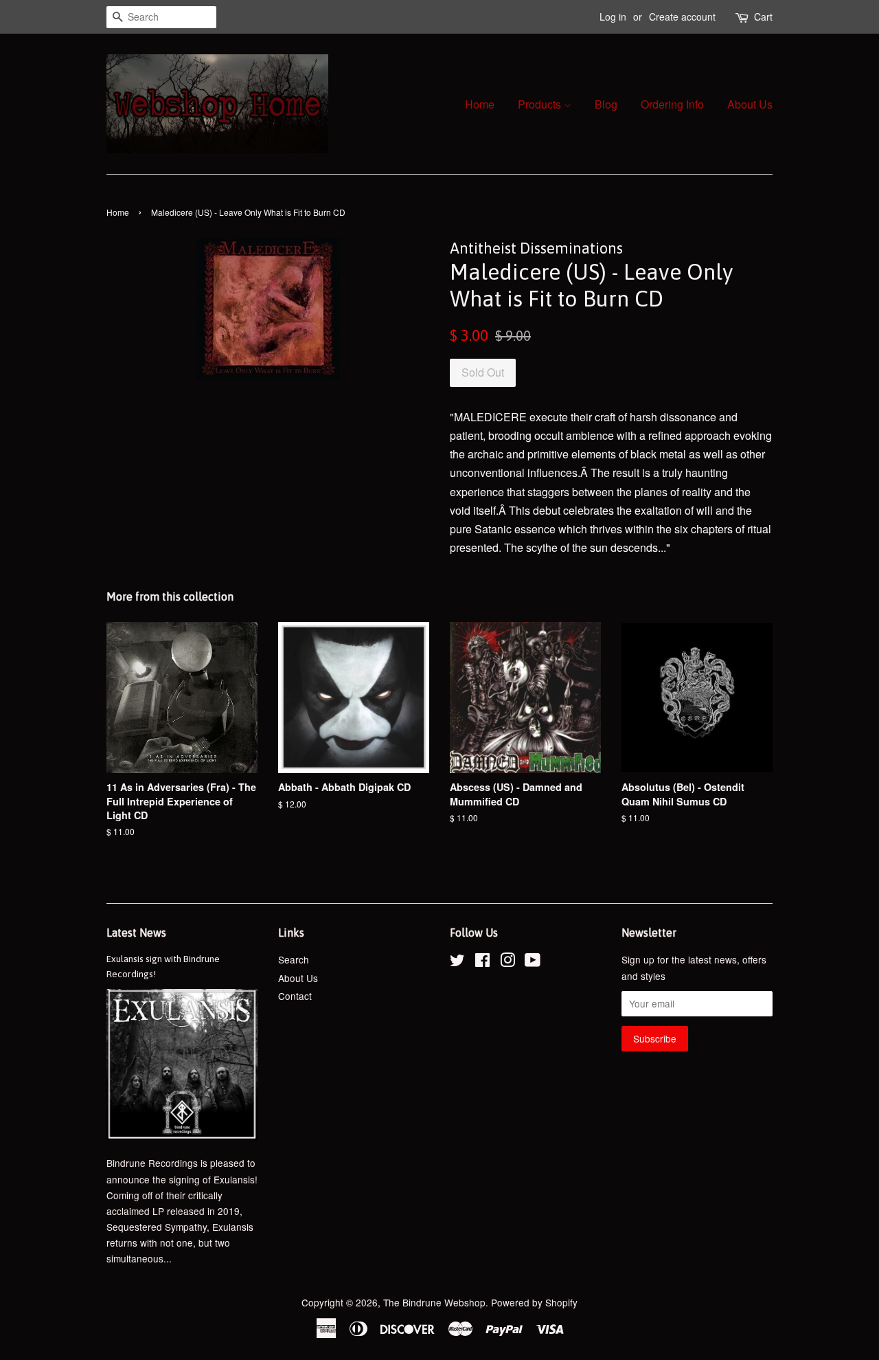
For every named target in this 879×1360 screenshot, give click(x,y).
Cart (763, 16)
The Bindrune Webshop (434, 1302)
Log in (613, 16)
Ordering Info (672, 104)
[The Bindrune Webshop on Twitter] (457, 962)
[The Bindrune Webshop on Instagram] (507, 962)
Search (293, 959)
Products (541, 104)
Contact (295, 996)
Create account (682, 16)
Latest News (136, 932)
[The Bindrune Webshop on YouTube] (532, 962)
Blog (606, 104)
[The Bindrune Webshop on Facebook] (482, 962)
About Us (750, 104)
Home (479, 104)
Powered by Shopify (534, 1302)
